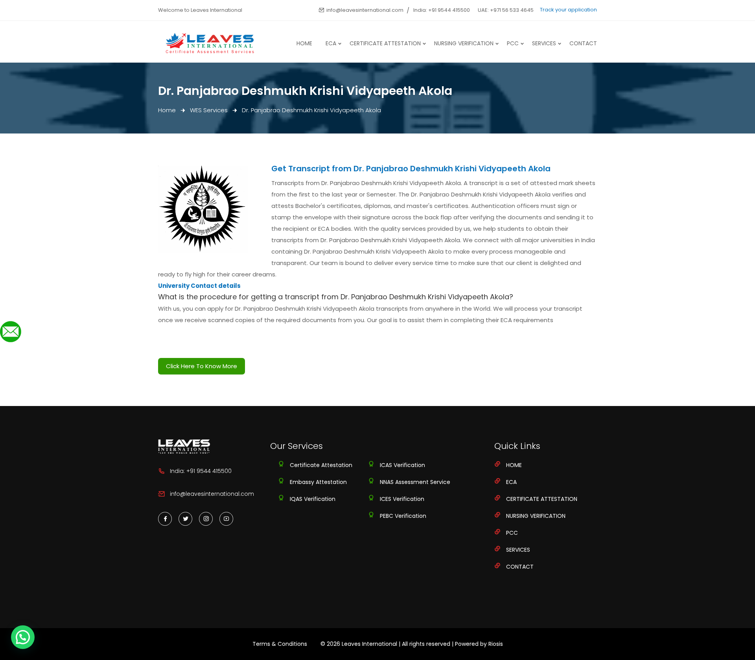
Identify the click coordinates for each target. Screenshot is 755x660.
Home (304, 43)
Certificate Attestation (385, 43)
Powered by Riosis (479, 644)
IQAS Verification (312, 499)
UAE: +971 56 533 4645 (506, 10)
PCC (513, 43)
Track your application (568, 9)
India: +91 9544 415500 (441, 10)
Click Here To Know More (201, 366)
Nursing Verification (464, 43)
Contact (583, 43)
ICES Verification (402, 499)
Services (544, 43)
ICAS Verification (402, 465)
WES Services (209, 110)
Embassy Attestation (318, 482)
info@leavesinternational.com (364, 10)
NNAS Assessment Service (415, 482)
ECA (331, 43)
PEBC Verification (403, 516)
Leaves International (369, 644)
